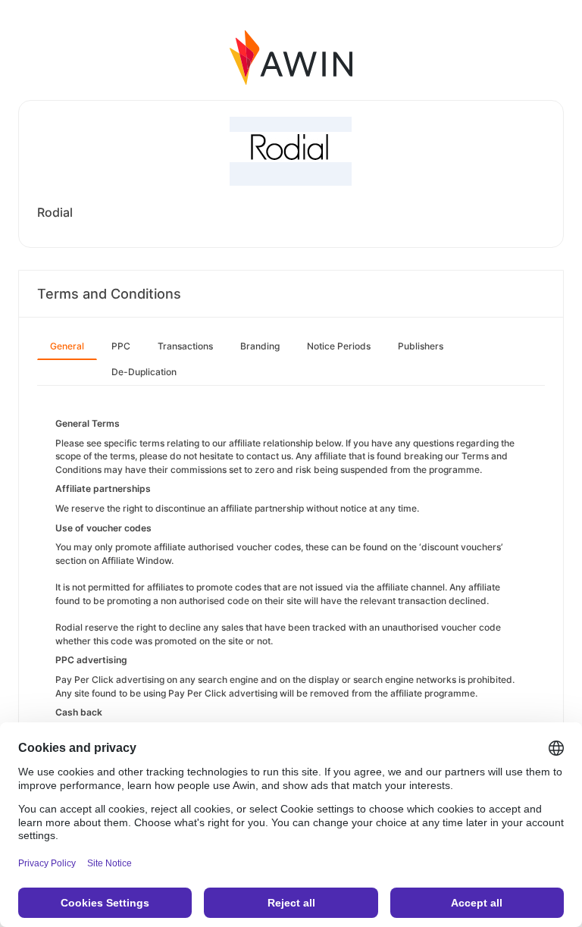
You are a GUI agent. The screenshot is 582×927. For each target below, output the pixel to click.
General (67, 346)
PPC (120, 346)
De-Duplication (144, 371)
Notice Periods (339, 346)
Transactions (185, 346)
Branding (260, 346)
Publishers (420, 346)
